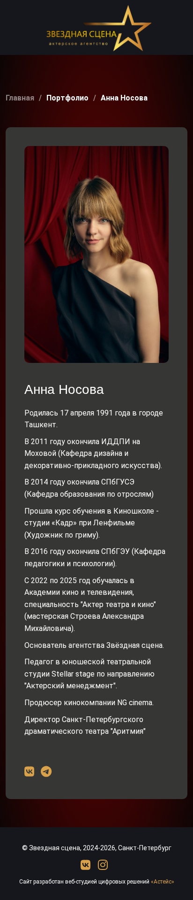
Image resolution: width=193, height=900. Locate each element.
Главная (20, 97)
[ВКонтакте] (87, 865)
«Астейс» (162, 881)
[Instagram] (103, 865)
